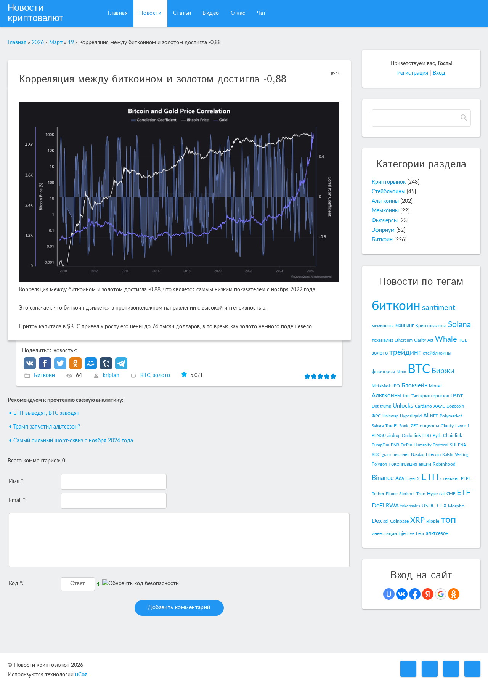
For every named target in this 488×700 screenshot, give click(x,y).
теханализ (382, 340)
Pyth (437, 435)
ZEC (414, 426)
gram (386, 455)
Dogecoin (455, 406)
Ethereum (404, 340)
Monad (435, 386)
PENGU (379, 435)
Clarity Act (423, 340)
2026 (38, 42)
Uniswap (390, 416)
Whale (446, 339)
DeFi (378, 506)
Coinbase (399, 521)
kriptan (111, 375)
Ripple (432, 521)
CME (450, 494)
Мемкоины (385, 211)
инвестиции (384, 533)
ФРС (376, 416)
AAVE (439, 406)
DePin (406, 445)
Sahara (378, 426)
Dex (377, 521)
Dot (375, 406)
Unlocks (403, 406)
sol (385, 521)
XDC (376, 455)
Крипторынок (389, 182)
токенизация (402, 464)
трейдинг (405, 352)
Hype (432, 493)
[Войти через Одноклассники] (453, 594)
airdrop (393, 435)
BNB (395, 445)
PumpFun (380, 445)
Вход (439, 73)
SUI (453, 445)
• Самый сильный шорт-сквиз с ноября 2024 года (71, 440)
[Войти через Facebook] (415, 594)
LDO (426, 435)
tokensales (410, 506)
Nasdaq (417, 455)
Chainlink (452, 435)
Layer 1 (462, 426)
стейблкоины (437, 353)
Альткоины (385, 201)
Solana (459, 325)
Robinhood (444, 464)
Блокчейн (414, 386)
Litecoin (433, 455)
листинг (400, 454)
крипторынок (434, 395)
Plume (392, 494)
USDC (428, 506)
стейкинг (449, 478)
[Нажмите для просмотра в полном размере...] (179, 280)
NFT (434, 416)
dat (442, 494)
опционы (429, 426)
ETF (463, 493)
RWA (392, 506)
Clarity (447, 426)
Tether (378, 493)
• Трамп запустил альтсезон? (44, 427)
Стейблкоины (388, 191)
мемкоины (383, 325)
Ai (426, 416)
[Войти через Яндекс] (427, 594)
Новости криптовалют (36, 13)
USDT (457, 395)
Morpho (456, 506)
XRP (417, 520)
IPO (396, 386)
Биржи (443, 371)
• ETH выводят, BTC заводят (44, 413)
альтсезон (437, 533)
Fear (420, 533)
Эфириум (383, 230)
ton (406, 395)
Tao (415, 395)
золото (161, 375)
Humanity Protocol (431, 445)
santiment (438, 307)
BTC (145, 375)
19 (71, 42)
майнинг (404, 325)
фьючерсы (383, 371)
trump (385, 406)
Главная (17, 42)
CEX (441, 506)
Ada (399, 478)
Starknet (407, 494)
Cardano (423, 406)
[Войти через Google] (440, 594)
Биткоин (44, 375)
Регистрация (412, 73)
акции (425, 464)
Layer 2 (412, 478)
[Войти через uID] (389, 594)
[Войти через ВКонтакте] (402, 594)
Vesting (462, 455)
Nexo (401, 372)
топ (448, 520)
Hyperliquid (411, 416)
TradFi (391, 426)
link (417, 435)
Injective (406, 533)
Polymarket (451, 416)
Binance (383, 478)
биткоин (396, 306)
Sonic (404, 426)
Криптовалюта (430, 325)
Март (56, 42)
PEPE (466, 479)
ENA (462, 445)
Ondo (407, 435)
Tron (420, 493)
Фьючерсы (385, 220)
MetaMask (381, 386)
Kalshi (447, 455)
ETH (430, 477)
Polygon (379, 464)
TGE (463, 340)
